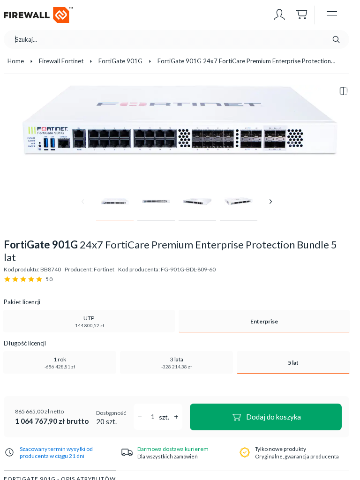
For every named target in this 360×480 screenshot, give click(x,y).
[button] (279, 15)
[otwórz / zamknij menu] (331, 15)
